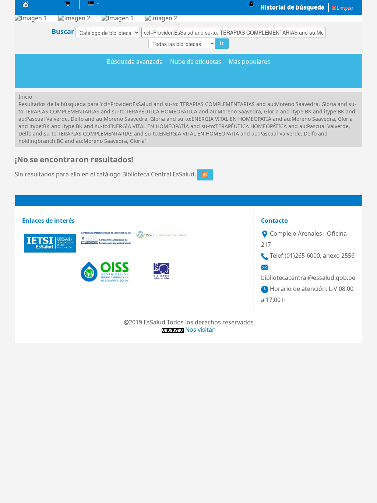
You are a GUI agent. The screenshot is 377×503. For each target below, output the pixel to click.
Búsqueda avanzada (135, 62)
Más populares (249, 62)
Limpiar (344, 7)
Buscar (63, 31)
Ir (222, 43)
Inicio (25, 97)
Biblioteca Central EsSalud (40, 3)
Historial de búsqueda (292, 7)
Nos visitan (200, 330)
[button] (67, 3)
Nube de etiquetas (195, 62)
